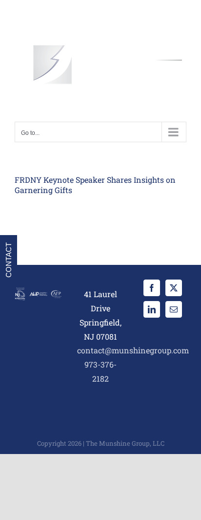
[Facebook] (151, 288)
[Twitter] (173, 288)
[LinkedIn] (151, 309)
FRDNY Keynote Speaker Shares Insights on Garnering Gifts (95, 184)
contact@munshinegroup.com (133, 350)
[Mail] (173, 309)
